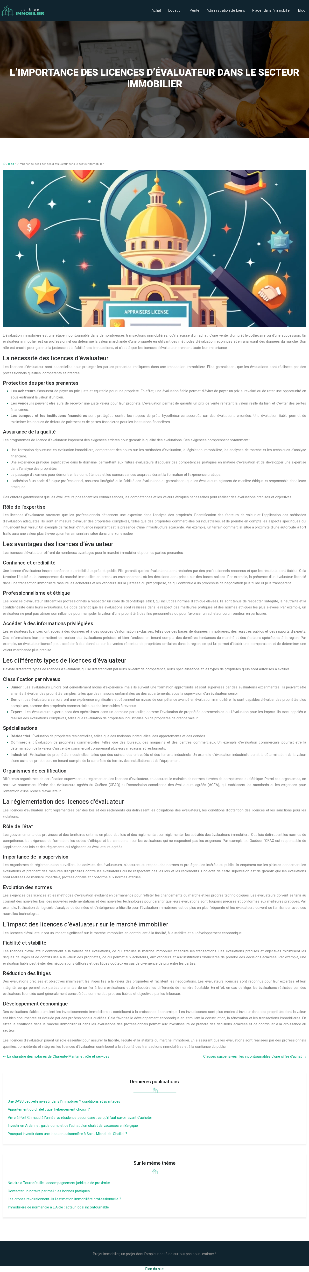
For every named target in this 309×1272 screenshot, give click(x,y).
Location (175, 10)
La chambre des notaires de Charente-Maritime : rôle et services (58, 1056)
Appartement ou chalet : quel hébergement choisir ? (49, 1109)
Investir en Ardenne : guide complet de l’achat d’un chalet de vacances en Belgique (73, 1125)
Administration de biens (226, 10)
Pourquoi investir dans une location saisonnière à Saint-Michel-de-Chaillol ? (67, 1134)
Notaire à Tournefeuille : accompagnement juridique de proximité (59, 1183)
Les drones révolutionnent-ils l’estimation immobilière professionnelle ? (64, 1199)
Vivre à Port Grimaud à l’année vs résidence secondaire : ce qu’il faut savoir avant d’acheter (80, 1117)
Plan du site (154, 1269)
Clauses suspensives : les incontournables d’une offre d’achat (252, 1056)
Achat (156, 10)
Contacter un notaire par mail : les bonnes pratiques (49, 1191)
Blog (301, 10)
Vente (194, 10)
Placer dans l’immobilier (271, 10)
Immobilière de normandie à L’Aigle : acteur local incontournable (58, 1207)
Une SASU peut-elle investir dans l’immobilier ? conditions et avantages (64, 1101)
